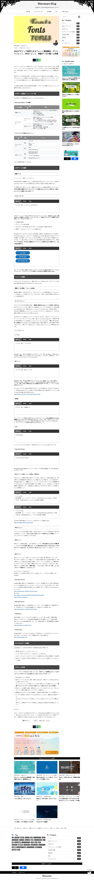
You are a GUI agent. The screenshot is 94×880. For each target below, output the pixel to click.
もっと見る (22, 252)
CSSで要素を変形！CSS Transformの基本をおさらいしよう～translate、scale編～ (69, 800)
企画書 (13, 847)
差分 (19, 849)
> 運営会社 (14, 872)
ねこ (44, 840)
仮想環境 (14, 849)
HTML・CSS (22, 47)
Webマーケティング (70, 26)
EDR (32, 842)
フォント (28, 47)
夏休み (22, 837)
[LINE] (39, 60)
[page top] (89, 872)
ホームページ (42, 844)
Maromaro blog (47, 4)
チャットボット (37, 837)
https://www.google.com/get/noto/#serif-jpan (25, 609)
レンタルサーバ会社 (21, 847)
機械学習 (20, 844)
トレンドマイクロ (26, 842)
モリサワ (27, 837)
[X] (34, 60)
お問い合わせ (65, 11)
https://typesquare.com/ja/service (22, 625)
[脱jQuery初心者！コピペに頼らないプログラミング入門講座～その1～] (47, 767)
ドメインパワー (30, 847)
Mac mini (27, 840)
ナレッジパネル (38, 840)
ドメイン (22, 840)
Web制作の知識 (70, 34)
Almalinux (14, 844)
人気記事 (28, 11)
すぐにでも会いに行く (23, 260)
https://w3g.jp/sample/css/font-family (23, 522)
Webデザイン (26, 720)
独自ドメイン (38, 847)
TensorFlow (27, 844)
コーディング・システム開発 (70, 31)
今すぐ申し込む (22, 256)
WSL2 (43, 837)
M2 (31, 837)
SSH (39, 842)
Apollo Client (34, 844)
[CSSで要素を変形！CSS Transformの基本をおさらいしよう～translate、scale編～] (69, 788)
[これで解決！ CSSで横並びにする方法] (24, 812)
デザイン (16, 47)
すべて (70, 23)
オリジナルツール (38, 11)
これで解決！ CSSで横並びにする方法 (23, 821)
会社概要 (49, 11)
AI (12, 837)
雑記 (70, 40)
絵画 (32, 840)
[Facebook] (36, 60)
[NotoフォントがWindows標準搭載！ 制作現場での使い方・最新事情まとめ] (24, 767)
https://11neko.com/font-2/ (21, 597)
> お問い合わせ (21, 872)
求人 (57, 11)
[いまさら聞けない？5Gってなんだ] (24, 788)
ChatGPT (17, 837)
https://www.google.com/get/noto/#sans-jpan (25, 591)
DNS (36, 842)
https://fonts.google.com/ (20, 637)
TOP (15, 828)
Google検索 (17, 842)
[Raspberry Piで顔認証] (47, 812)
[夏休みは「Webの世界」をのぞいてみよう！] (47, 788)
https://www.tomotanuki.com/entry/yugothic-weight (27, 394)
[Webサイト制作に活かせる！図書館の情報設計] (69, 767)
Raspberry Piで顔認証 (42, 821)
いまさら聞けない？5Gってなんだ (22, 798)
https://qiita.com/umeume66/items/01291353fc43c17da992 (29, 595)
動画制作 (70, 37)
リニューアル (15, 840)
